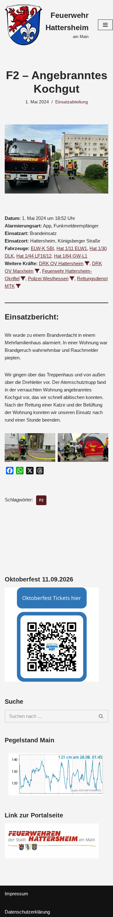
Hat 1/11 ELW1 (71, 248)
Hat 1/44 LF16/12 (33, 256)
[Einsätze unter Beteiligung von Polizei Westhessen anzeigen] (72, 278)
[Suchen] (101, 716)
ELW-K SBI (42, 248)
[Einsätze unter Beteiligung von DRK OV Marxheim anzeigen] (37, 271)
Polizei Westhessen (48, 278)
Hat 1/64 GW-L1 (70, 256)
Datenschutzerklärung (27, 911)
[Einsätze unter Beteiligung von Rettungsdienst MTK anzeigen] (18, 286)
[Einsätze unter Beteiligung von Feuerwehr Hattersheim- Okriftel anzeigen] (23, 278)
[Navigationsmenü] (105, 24)
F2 (41, 500)
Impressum (16, 893)
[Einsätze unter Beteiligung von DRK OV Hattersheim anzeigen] (87, 263)
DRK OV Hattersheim (61, 263)
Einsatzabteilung (71, 102)
